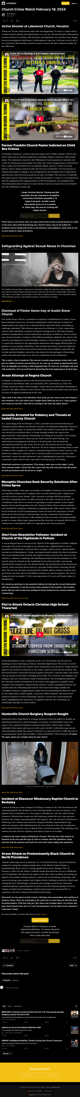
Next (72, 965)
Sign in (74, 3)
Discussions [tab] (18, 1006)
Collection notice (55, 1087)
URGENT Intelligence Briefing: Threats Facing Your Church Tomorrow (32, 1041)
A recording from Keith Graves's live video (17, 1030)
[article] (40, 1017)
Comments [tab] (6, 980)
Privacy (43, 1087)
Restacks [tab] (15, 980)
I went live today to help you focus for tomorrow (19, 1043)
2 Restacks (26, 951)
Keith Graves (11, 14)
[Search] (76, 1006)
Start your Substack (36, 1091)
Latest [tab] (9, 1006)
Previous (9, 965)
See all (5, 1053)
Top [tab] (4, 1006)
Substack (31, 1095)
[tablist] (11, 980)
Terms (48, 1087)
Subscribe (65, 3)
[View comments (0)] (12, 21)
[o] (74, 1014)
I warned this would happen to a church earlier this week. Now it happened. (29, 1017)
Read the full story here (12, 236)
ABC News (41, 914)
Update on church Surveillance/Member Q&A (21, 1027)
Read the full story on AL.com (15, 598)
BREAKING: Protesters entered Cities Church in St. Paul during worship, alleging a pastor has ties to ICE (33, 1013)
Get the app (48, 1091)
